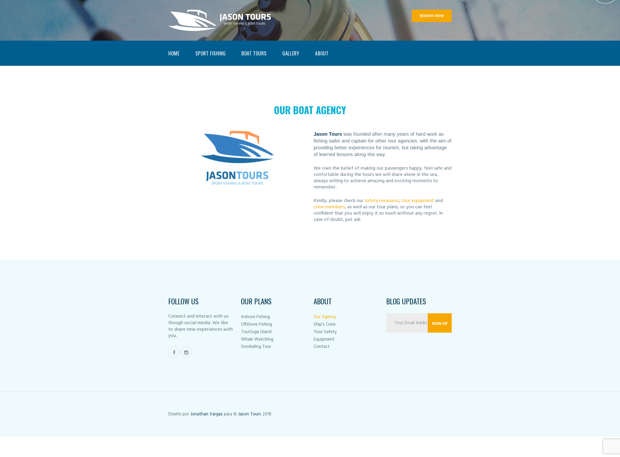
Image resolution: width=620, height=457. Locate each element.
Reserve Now (432, 16)
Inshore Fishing (255, 317)
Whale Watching (257, 339)
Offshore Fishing (256, 324)
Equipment (324, 339)
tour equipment (417, 201)
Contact (322, 346)
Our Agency (325, 317)
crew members (329, 207)
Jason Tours (250, 414)
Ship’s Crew (325, 324)
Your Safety (325, 332)
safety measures (382, 201)
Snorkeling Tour (256, 346)
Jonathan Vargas (207, 414)
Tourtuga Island (256, 332)
